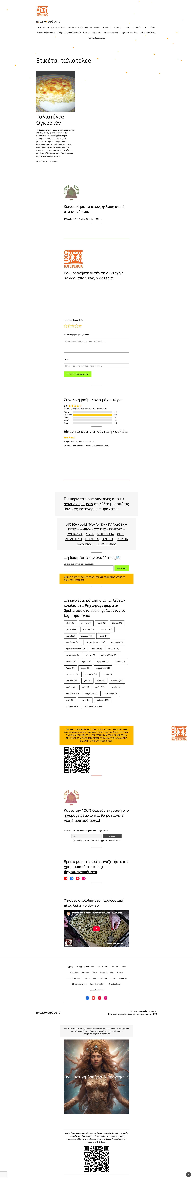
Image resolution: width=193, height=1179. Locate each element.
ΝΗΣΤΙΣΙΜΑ (105, 534)
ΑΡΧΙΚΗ (71, 524)
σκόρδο (116, 687)
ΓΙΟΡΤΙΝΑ (92, 539)
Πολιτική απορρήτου (117, 1014)
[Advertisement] (96, 464)
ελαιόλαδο (73, 642)
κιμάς (90, 655)
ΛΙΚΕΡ (90, 534)
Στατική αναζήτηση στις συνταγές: (79, 564)
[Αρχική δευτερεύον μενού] (44, 27)
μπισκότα (91, 674)
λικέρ (70, 668)
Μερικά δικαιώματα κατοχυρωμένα (78, 1029)
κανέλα (96, 649)
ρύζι (85, 687)
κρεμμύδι (103, 662)
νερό (108, 674)
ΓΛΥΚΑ (100, 524)
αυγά (102, 623)
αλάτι (70, 623)
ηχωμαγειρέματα (48, 21)
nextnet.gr (152, 1011)
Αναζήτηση (122, 568)
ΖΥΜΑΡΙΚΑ (75, 534)
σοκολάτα (72, 694)
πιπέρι (70, 687)
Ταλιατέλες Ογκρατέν (50, 120)
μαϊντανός (72, 674)
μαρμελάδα (103, 668)
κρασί (86, 662)
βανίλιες (88, 629)
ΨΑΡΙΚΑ (85, 529)
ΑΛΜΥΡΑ (86, 524)
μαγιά (85, 668)
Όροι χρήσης (133, 1014)
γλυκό (103, 636)
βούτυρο (106, 629)
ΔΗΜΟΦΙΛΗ (73, 539)
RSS (155, 1014)
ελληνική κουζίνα (95, 642)
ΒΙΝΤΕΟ (107, 539)
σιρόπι (100, 687)
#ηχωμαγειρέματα (101, 605)
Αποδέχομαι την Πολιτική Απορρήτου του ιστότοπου (97, 841)
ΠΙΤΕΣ (72, 529)
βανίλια (71, 629)
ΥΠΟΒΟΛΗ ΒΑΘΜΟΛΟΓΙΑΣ (77, 374)
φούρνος (72, 706)
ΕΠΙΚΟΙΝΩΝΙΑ (106, 544)
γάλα (70, 636)
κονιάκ (71, 662)
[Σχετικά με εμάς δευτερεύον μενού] (137, 32)
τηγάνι (85, 700)
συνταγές (110, 694)
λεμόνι (120, 662)
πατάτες (117, 681)
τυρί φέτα (102, 700)
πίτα (101, 681)
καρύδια (113, 649)
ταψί (70, 700)
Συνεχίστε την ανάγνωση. (47, 161)
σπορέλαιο (91, 694)
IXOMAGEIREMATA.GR (78, 735)
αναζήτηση (105, 557)
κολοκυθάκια (109, 655)
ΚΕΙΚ (120, 534)
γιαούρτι (86, 636)
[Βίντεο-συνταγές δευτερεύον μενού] (119, 32)
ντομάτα (72, 681)
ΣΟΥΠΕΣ (100, 529)
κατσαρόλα (73, 655)
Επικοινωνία (146, 1014)
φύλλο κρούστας (93, 706)
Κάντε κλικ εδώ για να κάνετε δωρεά (95, 1139)
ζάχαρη (117, 642)
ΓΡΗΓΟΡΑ (116, 529)
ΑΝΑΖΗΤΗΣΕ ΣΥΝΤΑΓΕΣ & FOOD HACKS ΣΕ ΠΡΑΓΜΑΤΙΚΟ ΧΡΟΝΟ (94, 577)
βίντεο (117, 623)
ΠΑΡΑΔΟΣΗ (116, 524)
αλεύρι (86, 623)
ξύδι (87, 681)
